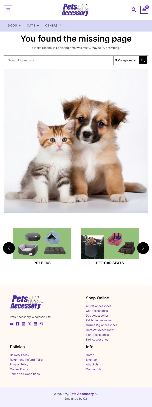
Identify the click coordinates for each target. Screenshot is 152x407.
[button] (134, 10)
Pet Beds (42, 263)
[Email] (41, 324)
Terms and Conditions (25, 374)
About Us (92, 364)
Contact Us (93, 369)
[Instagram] (23, 324)
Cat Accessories (97, 311)
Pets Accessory (81, 394)
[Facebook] (17, 324)
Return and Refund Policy (27, 359)
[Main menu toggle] (8, 10)
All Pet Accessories (98, 306)
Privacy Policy (19, 364)
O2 (85, 398)
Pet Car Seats (110, 263)
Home (90, 355)
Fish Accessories (97, 335)
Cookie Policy (19, 369)
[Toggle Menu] (19, 25)
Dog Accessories (97, 315)
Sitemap (91, 359)
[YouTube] (11, 324)
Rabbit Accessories (99, 320)
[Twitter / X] (29, 324)
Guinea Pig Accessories (101, 325)
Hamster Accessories (100, 330)
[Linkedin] (35, 324)
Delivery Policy (19, 355)
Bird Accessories (97, 339)
